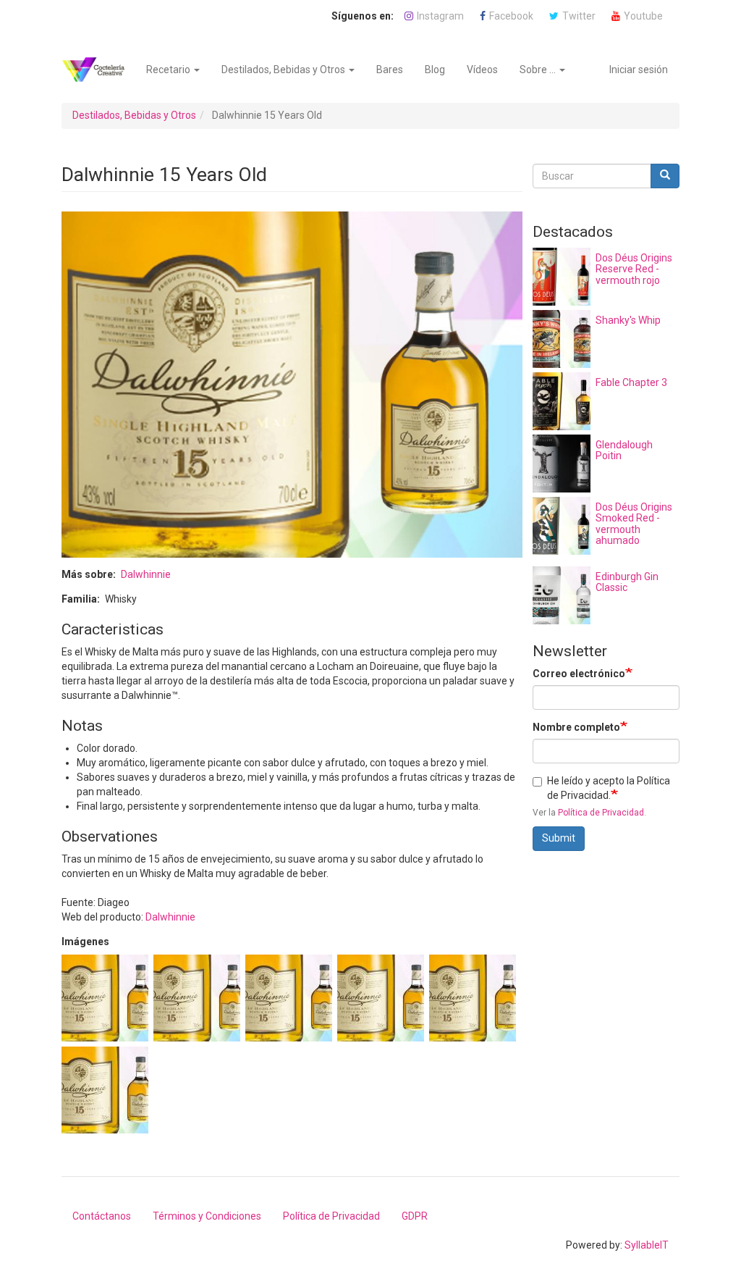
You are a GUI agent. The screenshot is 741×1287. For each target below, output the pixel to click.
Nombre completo (576, 727)
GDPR (415, 1216)
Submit (558, 838)
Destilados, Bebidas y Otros (284, 69)
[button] (105, 998)
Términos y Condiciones (207, 1216)
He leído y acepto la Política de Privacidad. (608, 788)
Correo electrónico (579, 673)
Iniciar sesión (638, 69)
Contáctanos (101, 1216)
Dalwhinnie (146, 574)
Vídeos (482, 69)
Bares (389, 69)
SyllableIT (646, 1245)
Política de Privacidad (601, 813)
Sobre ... (539, 69)
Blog (435, 69)
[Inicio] (98, 69)
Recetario (169, 69)
